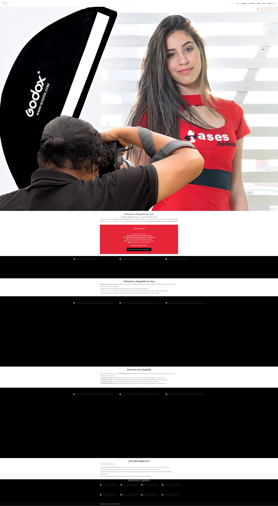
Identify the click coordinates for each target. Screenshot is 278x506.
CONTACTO (270, 3)
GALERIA (258, 3)
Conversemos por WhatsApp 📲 (139, 249)
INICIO (237, 3)
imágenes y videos (111, 221)
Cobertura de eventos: (106, 290)
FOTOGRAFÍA (251, 3)
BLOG (263, 3)
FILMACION (243, 3)
